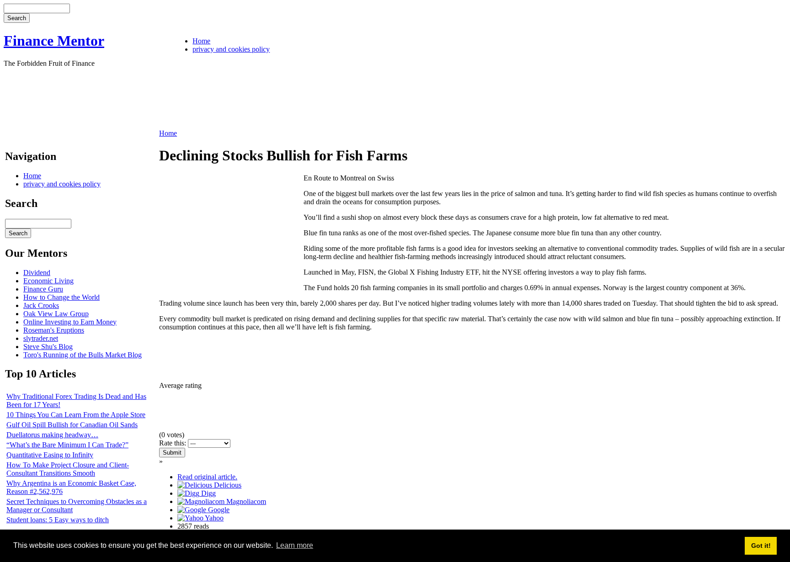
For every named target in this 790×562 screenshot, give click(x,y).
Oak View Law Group (56, 314)
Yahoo (213, 518)
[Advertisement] (170, 97)
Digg (207, 493)
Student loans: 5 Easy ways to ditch (57, 520)
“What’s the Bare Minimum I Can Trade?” (67, 445)
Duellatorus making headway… (52, 435)
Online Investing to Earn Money (70, 322)
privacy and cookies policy (231, 49)
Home (201, 41)
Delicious (226, 485)
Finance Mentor (54, 40)
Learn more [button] (294, 545)
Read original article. (207, 477)
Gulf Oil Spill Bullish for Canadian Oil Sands (72, 425)
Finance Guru (43, 289)
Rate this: (173, 443)
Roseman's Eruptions (53, 330)
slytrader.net (40, 338)
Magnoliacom (245, 501)
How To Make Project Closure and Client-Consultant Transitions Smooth (67, 469)
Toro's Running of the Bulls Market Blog (82, 355)
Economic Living (48, 281)
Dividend (36, 272)
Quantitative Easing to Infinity (49, 455)
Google (218, 510)
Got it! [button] (761, 545)
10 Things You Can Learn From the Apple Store (75, 415)
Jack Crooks (41, 305)
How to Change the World (61, 297)
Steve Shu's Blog (48, 346)
